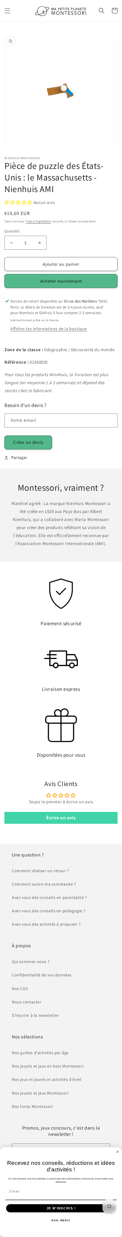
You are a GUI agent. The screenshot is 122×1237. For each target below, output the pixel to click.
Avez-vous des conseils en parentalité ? (49, 897)
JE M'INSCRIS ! (61, 1208)
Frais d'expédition (38, 221)
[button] (7, 10)
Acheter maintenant (61, 281)
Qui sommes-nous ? (30, 961)
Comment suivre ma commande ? (44, 884)
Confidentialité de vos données (42, 975)
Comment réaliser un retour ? (40, 870)
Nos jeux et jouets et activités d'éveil (46, 1079)
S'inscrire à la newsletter (35, 1015)
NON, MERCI (61, 1220)
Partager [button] (19, 457)
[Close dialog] (117, 1151)
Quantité (11, 231)
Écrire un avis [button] (61, 818)
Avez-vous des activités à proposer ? (46, 924)
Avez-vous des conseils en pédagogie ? (48, 910)
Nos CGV (20, 988)
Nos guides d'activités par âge (40, 1052)
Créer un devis (28, 442)
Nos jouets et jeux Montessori (40, 1093)
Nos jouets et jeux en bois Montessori (48, 1066)
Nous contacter (26, 1002)
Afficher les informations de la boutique (48, 328)
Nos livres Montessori (32, 1106)
